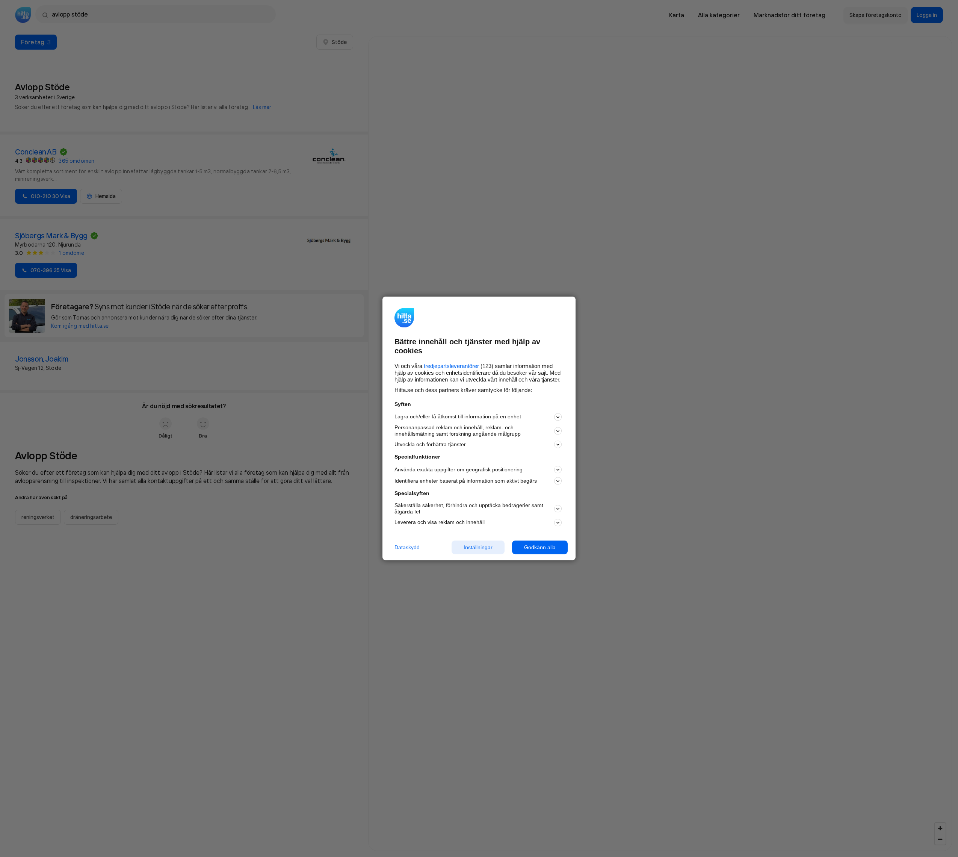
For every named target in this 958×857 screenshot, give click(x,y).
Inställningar (478, 547)
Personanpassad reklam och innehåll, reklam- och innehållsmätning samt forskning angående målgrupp (457, 430)
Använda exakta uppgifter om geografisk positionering (458, 469)
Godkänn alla (540, 547)
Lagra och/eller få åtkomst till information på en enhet (457, 417)
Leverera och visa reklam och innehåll (439, 522)
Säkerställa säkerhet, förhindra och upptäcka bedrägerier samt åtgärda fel (468, 508)
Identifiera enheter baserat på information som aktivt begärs (465, 481)
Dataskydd (407, 547)
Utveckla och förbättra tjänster (430, 444)
